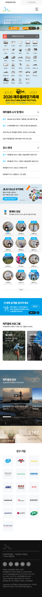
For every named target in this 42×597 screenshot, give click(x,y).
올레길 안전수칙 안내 (16, 36)
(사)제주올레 (31, 2)
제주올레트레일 (10, 2)
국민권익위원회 (8, 554)
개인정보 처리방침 (21, 554)
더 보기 (21, 290)
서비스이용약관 (9, 556)
